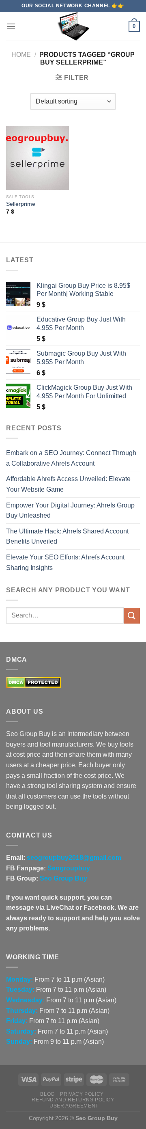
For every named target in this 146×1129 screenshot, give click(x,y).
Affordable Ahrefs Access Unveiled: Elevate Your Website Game (68, 484)
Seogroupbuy (68, 868)
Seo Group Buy (63, 878)
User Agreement (74, 1106)
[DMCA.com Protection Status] (33, 682)
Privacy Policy (82, 1094)
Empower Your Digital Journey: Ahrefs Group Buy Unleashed (70, 510)
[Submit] (132, 616)
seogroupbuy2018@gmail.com (74, 857)
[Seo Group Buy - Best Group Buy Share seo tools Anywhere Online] (73, 26)
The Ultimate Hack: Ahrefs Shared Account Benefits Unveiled (67, 536)
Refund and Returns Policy (73, 1100)
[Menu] (11, 26)
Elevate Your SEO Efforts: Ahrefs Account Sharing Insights (65, 562)
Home (21, 54)
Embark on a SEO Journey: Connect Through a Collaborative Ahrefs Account (71, 458)
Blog (47, 1094)
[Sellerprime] (37, 158)
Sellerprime (20, 204)
